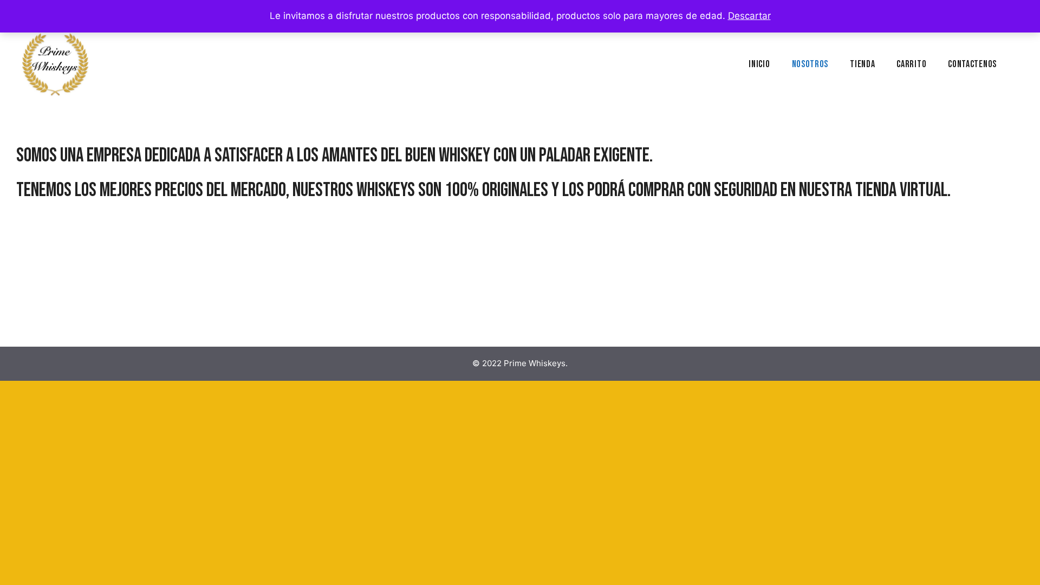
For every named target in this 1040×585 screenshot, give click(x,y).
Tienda (862, 64)
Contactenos (972, 64)
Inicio (759, 64)
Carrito (911, 64)
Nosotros (810, 64)
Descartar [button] (749, 15)
